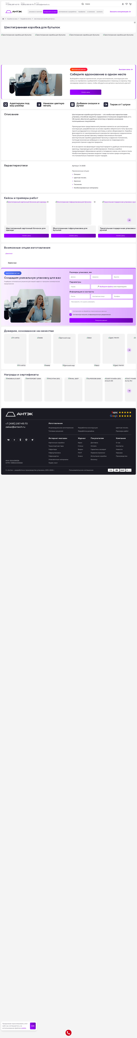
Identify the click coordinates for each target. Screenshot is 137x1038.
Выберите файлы (106, 286)
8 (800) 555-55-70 (27, 4)
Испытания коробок (99, 456)
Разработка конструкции (88, 428)
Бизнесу (94, 459)
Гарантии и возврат (98, 449)
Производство (121, 456)
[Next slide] (129, 220)
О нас (118, 443)
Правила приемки (98, 453)
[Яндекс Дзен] (14, 440)
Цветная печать (122, 428)
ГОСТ (80, 453)
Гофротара (53, 449)
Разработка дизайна (86, 431)
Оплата (93, 446)
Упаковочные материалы (58, 459)
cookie (23, 1028)
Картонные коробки (56, 443)
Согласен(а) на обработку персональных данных (90, 311)
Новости (119, 449)
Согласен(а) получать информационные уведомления (92, 314)
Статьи (80, 446)
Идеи (80, 443)
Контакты (119, 446)
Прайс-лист (53, 463)
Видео (80, 449)
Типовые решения (56, 431)
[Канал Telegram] (32, 440)
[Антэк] (3, 19)
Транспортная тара (56, 446)
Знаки (80, 456)
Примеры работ (122, 431)
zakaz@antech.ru (42, 4)
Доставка (94, 443)
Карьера (119, 453)
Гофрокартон (54, 456)
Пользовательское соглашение (81, 470)
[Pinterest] (26, 440)
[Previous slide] (8, 220)
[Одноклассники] (20, 440)
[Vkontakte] (8, 440)
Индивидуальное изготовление (61, 428)
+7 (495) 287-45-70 (12, 4)
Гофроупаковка (55, 453)
